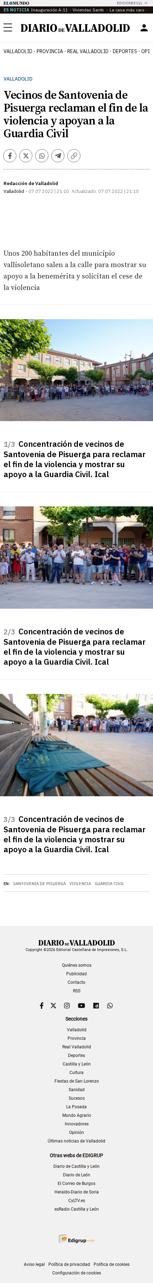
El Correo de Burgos (76, 1183)
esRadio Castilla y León (76, 1209)
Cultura (76, 1072)
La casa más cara (127, 9)
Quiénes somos (76, 965)
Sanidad (77, 1089)
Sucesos (77, 1098)
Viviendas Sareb (89, 9)
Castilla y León (77, 1064)
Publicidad (76, 973)
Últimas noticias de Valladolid (76, 1141)
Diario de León (76, 1174)
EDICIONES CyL (129, 3)
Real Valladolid (88, 51)
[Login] (144, 27)
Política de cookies (112, 1264)
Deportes (125, 51)
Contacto (76, 982)
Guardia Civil (109, 883)
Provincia (50, 51)
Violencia (80, 883)
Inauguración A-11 (49, 9)
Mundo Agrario (76, 1115)
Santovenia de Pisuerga (39, 883)
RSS (76, 990)
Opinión (76, 1132)
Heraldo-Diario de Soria (76, 1192)
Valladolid (18, 51)
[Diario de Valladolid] (75, 28)
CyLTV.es (76, 1200)
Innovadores (77, 1123)
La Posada (76, 1106)
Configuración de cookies (76, 1273)
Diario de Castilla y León (76, 1166)
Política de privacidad (69, 1264)
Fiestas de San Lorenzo (76, 1081)
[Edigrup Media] (76, 1238)
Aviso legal (34, 1264)
